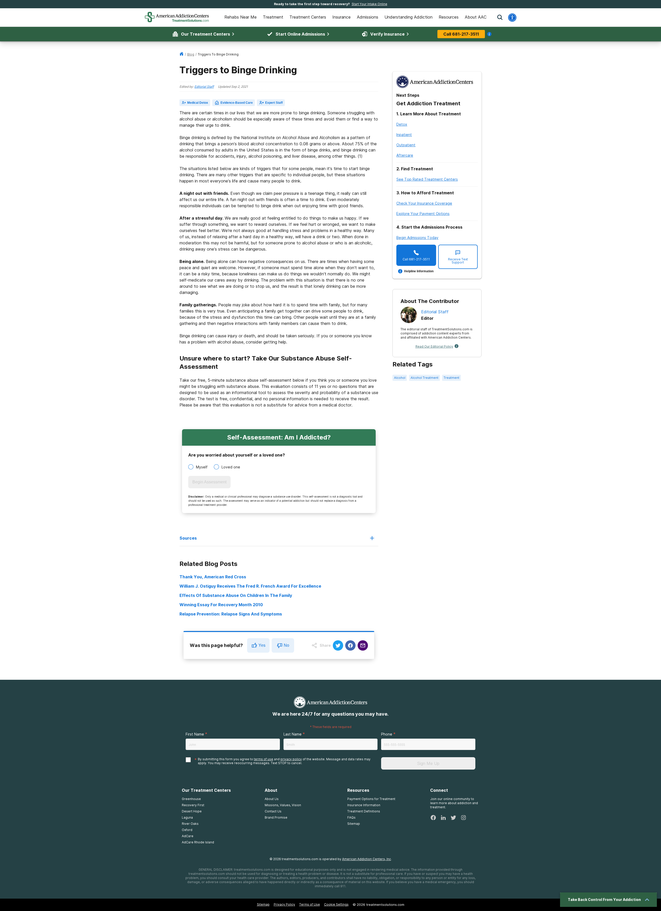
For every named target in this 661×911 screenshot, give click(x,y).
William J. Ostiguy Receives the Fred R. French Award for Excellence (250, 586)
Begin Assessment (209, 482)
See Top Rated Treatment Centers (427, 179)
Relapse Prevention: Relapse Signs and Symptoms (230, 614)
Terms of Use (309, 904)
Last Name (293, 734)
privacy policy (291, 759)
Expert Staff (274, 103)
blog (190, 54)
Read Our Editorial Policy (434, 346)
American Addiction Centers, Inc (366, 859)
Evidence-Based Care (237, 103)
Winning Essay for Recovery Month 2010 (221, 604)
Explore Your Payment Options (423, 213)
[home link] (181, 54)
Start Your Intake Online (369, 4)
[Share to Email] (363, 645)
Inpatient (404, 134)
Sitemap (263, 904)
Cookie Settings (336, 904)
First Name (195, 734)
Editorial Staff (204, 87)
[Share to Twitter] (338, 645)
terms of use (263, 759)
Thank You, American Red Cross (212, 576)
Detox (401, 124)
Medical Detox (197, 103)
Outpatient (405, 145)
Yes (261, 645)
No (286, 645)
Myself (202, 467)
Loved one (231, 467)
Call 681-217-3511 (461, 34)
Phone (386, 734)
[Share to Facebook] (350, 645)
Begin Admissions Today (417, 237)
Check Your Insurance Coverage (424, 203)
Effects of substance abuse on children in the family (235, 595)
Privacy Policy (284, 904)
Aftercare (404, 155)
